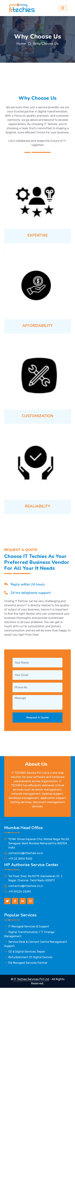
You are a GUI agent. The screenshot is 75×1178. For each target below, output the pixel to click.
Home (21, 43)
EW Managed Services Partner (27, 962)
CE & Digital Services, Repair (26, 951)
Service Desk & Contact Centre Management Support (35, 944)
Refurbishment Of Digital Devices (30, 957)
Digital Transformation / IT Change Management (29, 934)
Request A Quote (37, 717)
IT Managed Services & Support (28, 926)
